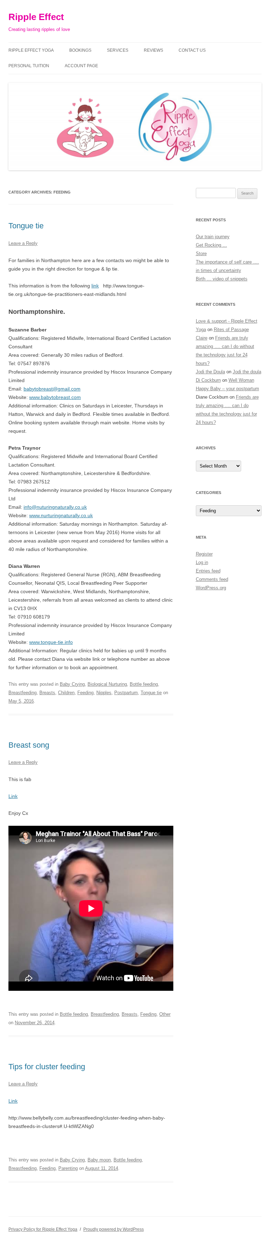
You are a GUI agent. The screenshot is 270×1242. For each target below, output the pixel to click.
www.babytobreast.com (55, 397)
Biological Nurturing (107, 684)
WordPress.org (211, 587)
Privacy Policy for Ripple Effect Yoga (42, 1229)
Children (66, 692)
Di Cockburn (208, 380)
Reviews (153, 50)
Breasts (47, 692)
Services (117, 50)
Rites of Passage (231, 329)
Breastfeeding (22, 692)
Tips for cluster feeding (46, 1066)
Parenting (68, 1168)
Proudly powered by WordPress (113, 1229)
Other (165, 1014)
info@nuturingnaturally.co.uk (55, 507)
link (95, 286)
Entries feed (208, 571)
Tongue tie (26, 225)
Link (13, 796)
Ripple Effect (36, 17)
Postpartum (126, 692)
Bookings (80, 50)
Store (201, 253)
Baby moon (99, 1159)
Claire (201, 338)
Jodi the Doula (210, 371)
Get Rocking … (211, 245)
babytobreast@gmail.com (52, 389)
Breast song (28, 745)
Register (204, 554)
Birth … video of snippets (222, 278)
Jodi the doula (247, 371)
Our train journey (213, 236)
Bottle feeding (144, 684)
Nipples (103, 692)
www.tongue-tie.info (51, 642)
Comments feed (212, 579)
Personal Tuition (28, 65)
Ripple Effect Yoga (31, 50)
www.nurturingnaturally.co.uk (61, 515)
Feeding (85, 692)
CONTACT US (192, 50)
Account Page (81, 65)
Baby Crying (72, 684)
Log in (202, 562)
